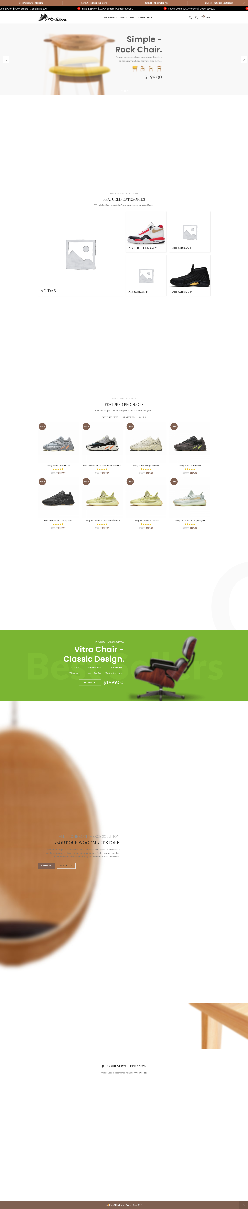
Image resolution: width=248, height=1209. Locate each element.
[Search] (190, 17)
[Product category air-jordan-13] (146, 275)
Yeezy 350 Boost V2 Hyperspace (189, 520)
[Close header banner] (244, 3)
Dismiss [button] (243, 1205)
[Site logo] (52, 17)
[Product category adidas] (80, 253)
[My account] (196, 17)
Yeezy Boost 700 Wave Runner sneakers (102, 465)
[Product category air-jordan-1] (189, 231)
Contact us (66, 865)
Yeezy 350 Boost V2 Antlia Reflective (102, 520)
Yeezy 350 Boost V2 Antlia (146, 520)
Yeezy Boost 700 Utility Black (58, 520)
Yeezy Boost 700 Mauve (189, 465)
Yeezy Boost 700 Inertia (58, 465)
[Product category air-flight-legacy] (146, 231)
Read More (46, 865)
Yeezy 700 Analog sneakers (146, 465)
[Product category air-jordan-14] (189, 275)
